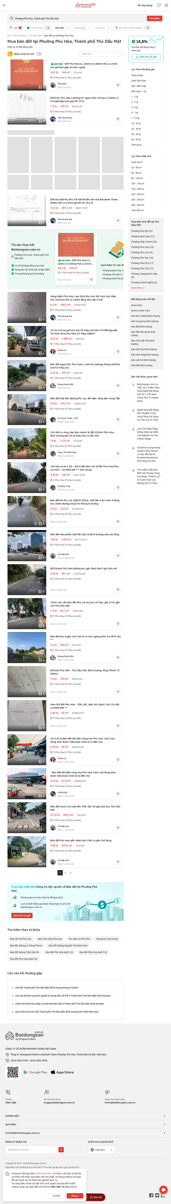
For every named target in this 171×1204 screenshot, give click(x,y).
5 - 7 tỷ (134, 112)
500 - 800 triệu (138, 86)
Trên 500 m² (137, 210)
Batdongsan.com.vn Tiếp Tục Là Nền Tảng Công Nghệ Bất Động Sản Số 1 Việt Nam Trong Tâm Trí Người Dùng (148, 392)
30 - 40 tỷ (136, 134)
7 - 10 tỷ (135, 118)
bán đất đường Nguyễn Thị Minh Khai (68, 945)
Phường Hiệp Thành (144, 241)
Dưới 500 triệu (138, 80)
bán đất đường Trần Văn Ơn (24, 952)
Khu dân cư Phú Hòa (79, 938)
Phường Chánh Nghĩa (144, 282)
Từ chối (56, 1195)
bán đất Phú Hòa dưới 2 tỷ (59, 952)
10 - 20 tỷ (136, 123)
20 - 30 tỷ (136, 128)
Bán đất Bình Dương (141, 326)
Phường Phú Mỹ (142, 231)
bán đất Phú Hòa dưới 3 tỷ (93, 952)
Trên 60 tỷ (136, 144)
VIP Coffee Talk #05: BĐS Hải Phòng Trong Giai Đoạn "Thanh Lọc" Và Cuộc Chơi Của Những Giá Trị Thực (148, 476)
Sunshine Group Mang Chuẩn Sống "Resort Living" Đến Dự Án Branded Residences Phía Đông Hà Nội (148, 454)
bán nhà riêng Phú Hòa (50, 938)
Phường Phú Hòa (142, 247)
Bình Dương (20, 35)
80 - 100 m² (137, 178)
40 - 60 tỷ (136, 139)
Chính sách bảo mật (45, 1173)
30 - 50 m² (136, 167)
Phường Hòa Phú (142, 263)
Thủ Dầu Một (35, 35)
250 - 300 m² (137, 199)
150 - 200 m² (137, 188)
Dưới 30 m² (137, 162)
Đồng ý (75, 1195)
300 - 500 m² (137, 204)
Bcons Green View (140, 310)
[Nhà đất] (85, 4)
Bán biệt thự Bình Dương (144, 349)
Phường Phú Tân (142, 257)
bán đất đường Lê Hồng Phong (26, 945)
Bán (9, 35)
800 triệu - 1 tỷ (138, 91)
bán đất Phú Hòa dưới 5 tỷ (23, 958)
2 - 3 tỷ (134, 102)
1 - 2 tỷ (134, 96)
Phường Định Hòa (142, 236)
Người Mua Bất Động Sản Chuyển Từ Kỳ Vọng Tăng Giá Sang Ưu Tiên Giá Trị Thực (148, 414)
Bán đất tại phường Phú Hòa (59, 35)
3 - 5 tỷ (134, 107)
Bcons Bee (136, 305)
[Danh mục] (4, 5)
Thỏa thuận (137, 75)
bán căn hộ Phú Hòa (20, 938)
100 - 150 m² (137, 183)
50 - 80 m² (136, 172)
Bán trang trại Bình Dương (144, 321)
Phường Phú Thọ (142, 268)
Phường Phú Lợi (142, 252)
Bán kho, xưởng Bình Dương (145, 315)
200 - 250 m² (137, 194)
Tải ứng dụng (144, 5)
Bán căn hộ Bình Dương (143, 360)
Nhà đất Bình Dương (141, 365)
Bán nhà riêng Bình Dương (144, 354)
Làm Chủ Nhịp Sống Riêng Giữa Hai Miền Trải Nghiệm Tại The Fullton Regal (147, 433)
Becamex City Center (107, 938)
